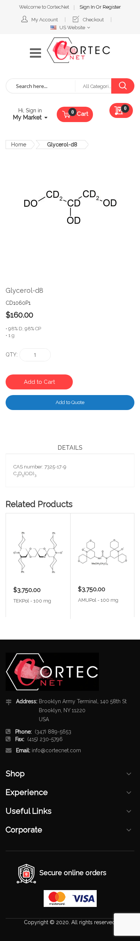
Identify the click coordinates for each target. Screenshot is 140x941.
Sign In (88, 7)
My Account (44, 19)
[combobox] (40, 86)
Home (18, 145)
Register (112, 7)
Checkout (93, 19)
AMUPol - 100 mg (98, 600)
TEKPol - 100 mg (32, 601)
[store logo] (78, 50)
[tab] (70, 447)
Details (70, 447)
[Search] (122, 86)
